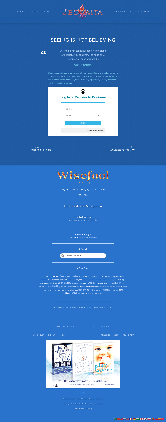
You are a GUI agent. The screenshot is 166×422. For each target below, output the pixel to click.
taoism (87, 293)
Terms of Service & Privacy (83, 409)
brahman (70, 280)
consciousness (94, 276)
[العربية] (115, 418)
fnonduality (81, 293)
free (91, 283)
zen (81, 283)
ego (41, 283)
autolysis (93, 280)
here (76, 220)
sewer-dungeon (45, 287)
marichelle (55, 277)
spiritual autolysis (96, 293)
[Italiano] (140, 418)
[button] (48, 364)
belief (118, 283)
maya (77, 279)
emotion (106, 276)
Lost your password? (98, 130)
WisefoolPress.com (65, 326)
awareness (54, 280)
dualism (109, 287)
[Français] (131, 418)
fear (62, 276)
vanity (124, 283)
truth (55, 286)
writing (92, 290)
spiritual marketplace (70, 290)
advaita (89, 287)
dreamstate (72, 276)
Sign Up (35, 11)
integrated (57, 290)
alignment (45, 280)
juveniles (63, 287)
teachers (75, 283)
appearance (47, 276)
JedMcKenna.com (100, 326)
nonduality (65, 283)
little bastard (85, 280)
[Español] (159, 418)
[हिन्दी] (137, 418)
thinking (106, 289)
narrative (50, 290)
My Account (22, 11)
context (112, 283)
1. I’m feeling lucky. (83, 217)
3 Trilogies (119, 11)
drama (56, 283)
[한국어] (146, 418)
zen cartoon (114, 290)
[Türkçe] (162, 418)
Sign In (46, 11)
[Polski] (150, 418)
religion (63, 280)
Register (89, 130)
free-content (102, 287)
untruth (98, 290)
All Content (143, 11)
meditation (98, 283)
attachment (71, 287)
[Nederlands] (124, 418)
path (121, 289)
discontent (116, 287)
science (95, 287)
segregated (101, 280)
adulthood (83, 289)
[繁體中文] (121, 418)
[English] (127, 418)
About (131, 11)
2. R (76, 235)
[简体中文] (118, 418)
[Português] (153, 418)
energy (121, 279)
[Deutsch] (134, 418)
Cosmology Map (112, 280)
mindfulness (81, 287)
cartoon (105, 283)
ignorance (48, 283)
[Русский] (156, 418)
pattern (84, 276)
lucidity (86, 283)
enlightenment (117, 276)
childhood (67, 293)
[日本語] (143, 418)
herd (74, 293)
